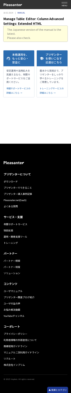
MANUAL (21, 12)
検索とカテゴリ (59, 389)
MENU (64, 6)
